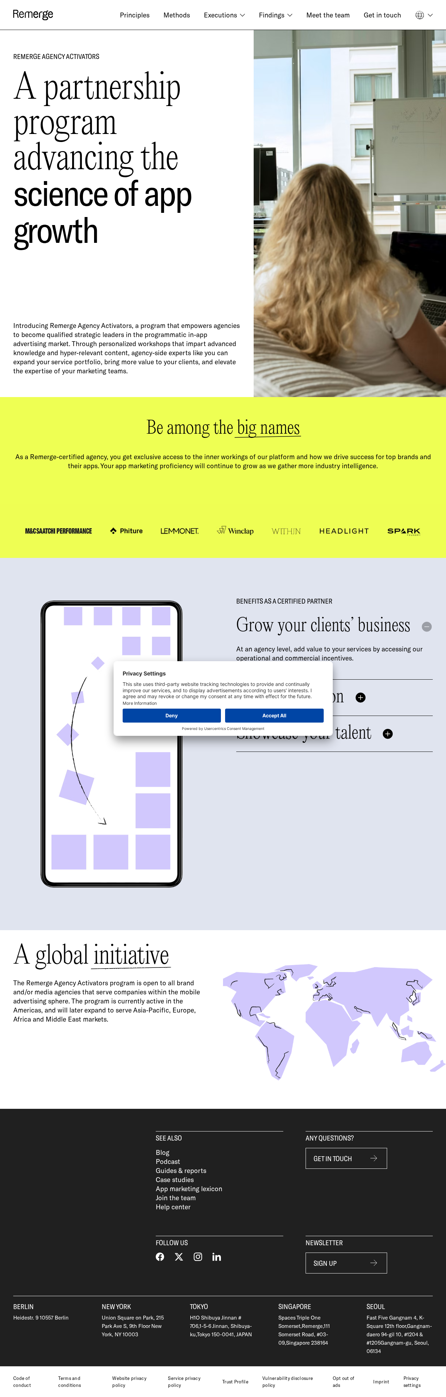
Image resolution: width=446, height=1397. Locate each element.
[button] (224, 15)
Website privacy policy (129, 1381)
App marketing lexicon (189, 1189)
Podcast (168, 1161)
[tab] (334, 698)
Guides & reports (181, 1170)
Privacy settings (412, 1381)
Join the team (176, 1198)
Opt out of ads (344, 1381)
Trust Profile (235, 1381)
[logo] (33, 15)
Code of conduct (22, 1381)
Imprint (381, 1381)
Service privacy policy (184, 1381)
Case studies (175, 1179)
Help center (173, 1207)
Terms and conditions (69, 1381)
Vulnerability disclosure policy (287, 1381)
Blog (162, 1152)
